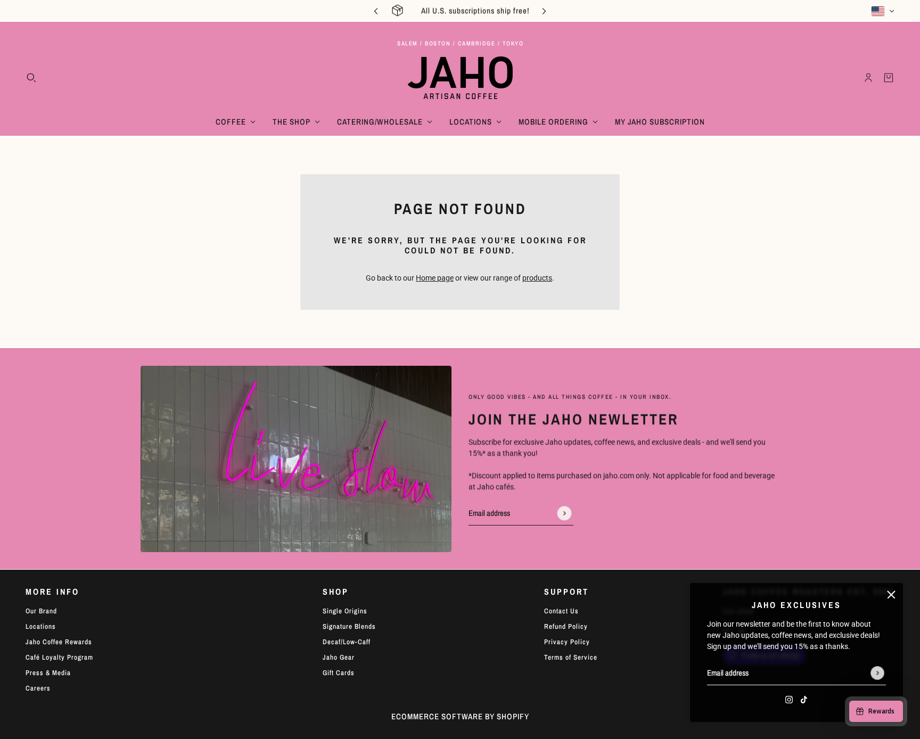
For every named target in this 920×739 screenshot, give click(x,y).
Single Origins (345, 610)
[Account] (868, 78)
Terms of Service (570, 657)
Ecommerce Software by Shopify (460, 716)
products (537, 278)
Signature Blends (349, 626)
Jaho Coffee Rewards (59, 641)
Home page (435, 278)
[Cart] (888, 78)
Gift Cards (339, 672)
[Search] (31, 78)
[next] (544, 11)
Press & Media (48, 672)
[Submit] (877, 673)
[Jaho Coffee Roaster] (460, 77)
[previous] (375, 11)
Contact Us (561, 610)
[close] (891, 594)
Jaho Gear (339, 657)
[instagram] (789, 699)
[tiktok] (804, 699)
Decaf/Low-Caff (347, 641)
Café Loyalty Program (59, 657)
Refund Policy (566, 626)
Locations (41, 626)
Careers (38, 688)
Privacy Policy (567, 641)
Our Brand (41, 610)
